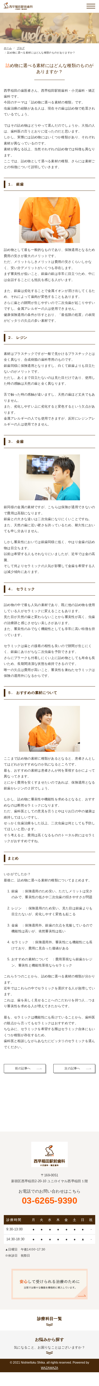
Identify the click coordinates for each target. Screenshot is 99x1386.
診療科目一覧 (49, 1318)
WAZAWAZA (49, 1368)
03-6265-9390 (50, 1197)
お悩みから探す (49, 1343)
